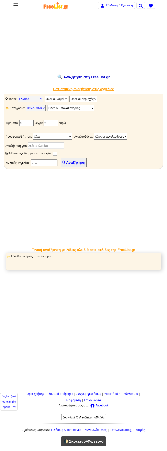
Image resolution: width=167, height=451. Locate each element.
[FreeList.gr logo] (55, 5)
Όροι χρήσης (35, 394)
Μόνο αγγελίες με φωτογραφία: (30, 153)
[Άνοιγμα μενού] (16, 5)
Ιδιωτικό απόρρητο (60, 394)
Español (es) (9, 407)
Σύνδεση (112, 5)
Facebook (101, 405)
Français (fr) (9, 401)
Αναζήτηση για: (16, 146)
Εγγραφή (127, 5)
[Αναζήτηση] (140, 5)
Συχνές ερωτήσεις (88, 394)
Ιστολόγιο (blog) (121, 430)
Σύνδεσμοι (131, 394)
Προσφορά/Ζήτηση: (19, 136)
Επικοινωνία (92, 400)
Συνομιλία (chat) (96, 430)
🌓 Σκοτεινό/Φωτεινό (83, 441)
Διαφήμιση (73, 400)
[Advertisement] (83, 42)
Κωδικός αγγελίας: (18, 162)
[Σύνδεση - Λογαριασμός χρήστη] (102, 5)
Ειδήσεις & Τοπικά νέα (66, 430)
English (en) (9, 396)
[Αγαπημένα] (151, 5)
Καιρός (140, 430)
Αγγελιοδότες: (84, 136)
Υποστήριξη (112, 394)
